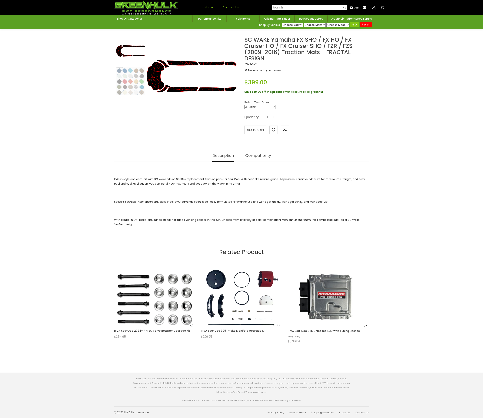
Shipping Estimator (322, 412)
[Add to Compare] (285, 130)
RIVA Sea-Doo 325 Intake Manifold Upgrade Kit (233, 331)
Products (344, 412)
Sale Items (243, 19)
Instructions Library (311, 19)
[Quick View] (150, 305)
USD (356, 7)
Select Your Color (256, 102)
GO (354, 24)
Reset (365, 24)
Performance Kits (209, 19)
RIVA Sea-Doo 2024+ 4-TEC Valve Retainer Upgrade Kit (152, 331)
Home (209, 7)
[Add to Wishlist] (273, 130)
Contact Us (231, 7)
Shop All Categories (129, 19)
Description (223, 155)
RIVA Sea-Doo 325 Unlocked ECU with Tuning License (324, 331)
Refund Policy (297, 412)
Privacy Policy (276, 412)
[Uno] (146, 7)
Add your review (270, 70)
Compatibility (258, 155)
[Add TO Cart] (160, 305)
